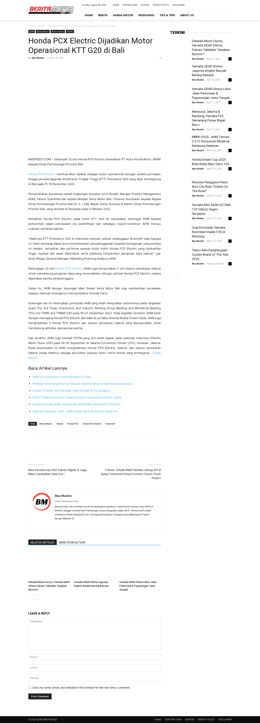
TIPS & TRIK (167, 15)
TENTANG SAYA (130, 4)
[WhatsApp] (58, 66)
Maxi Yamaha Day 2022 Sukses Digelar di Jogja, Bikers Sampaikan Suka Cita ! (57, 472)
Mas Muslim (38, 57)
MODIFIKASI (146, 15)
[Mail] (222, 5)
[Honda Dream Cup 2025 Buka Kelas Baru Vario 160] (179, 167)
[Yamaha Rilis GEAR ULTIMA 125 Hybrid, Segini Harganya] (179, 212)
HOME (116, 4)
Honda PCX (72, 423)
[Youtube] (229, 5)
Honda (70, 31)
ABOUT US (187, 15)
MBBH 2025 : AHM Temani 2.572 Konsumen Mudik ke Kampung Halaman (211, 141)
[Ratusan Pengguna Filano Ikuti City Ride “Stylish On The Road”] (179, 189)
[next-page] (36, 597)
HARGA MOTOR (123, 15)
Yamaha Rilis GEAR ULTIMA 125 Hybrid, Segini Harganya (211, 209)
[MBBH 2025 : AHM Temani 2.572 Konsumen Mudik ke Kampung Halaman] (179, 144)
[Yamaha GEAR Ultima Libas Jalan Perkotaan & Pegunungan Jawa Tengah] (140, 564)
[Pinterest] (49, 66)
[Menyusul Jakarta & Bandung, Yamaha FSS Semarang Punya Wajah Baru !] (179, 118)
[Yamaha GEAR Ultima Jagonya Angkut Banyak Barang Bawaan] (94, 564)
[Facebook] (210, 5)
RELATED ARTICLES (42, 542)
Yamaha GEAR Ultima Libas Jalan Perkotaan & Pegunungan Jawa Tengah (137, 586)
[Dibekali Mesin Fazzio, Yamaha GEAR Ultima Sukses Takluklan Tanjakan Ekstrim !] (49, 564)
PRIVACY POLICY (161, 4)
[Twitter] (41, 66)
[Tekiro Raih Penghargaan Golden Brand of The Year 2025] (179, 257)
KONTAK (145, 4)
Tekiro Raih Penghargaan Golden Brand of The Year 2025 (210, 254)
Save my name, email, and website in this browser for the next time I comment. (81, 687)
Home (31, 26)
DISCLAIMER (179, 4)
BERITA (103, 15)
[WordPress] (78, 525)
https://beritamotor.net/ (66, 501)
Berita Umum (58, 31)
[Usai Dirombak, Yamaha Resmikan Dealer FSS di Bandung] (179, 234)
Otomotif (110, 423)
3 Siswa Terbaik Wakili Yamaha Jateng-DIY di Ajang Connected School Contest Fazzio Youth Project (131, 474)
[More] (67, 66)
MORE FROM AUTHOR (72, 542)
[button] (227, 15)
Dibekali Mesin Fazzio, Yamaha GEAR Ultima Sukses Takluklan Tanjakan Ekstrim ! (48, 586)
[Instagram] (216, 5)
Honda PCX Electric (41, 174)
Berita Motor (43, 31)
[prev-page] (30, 597)
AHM (41, 26)
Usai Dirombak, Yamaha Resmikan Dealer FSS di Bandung (208, 232)
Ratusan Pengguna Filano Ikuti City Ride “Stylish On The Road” (210, 186)
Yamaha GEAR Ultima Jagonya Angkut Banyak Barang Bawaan (209, 70)
